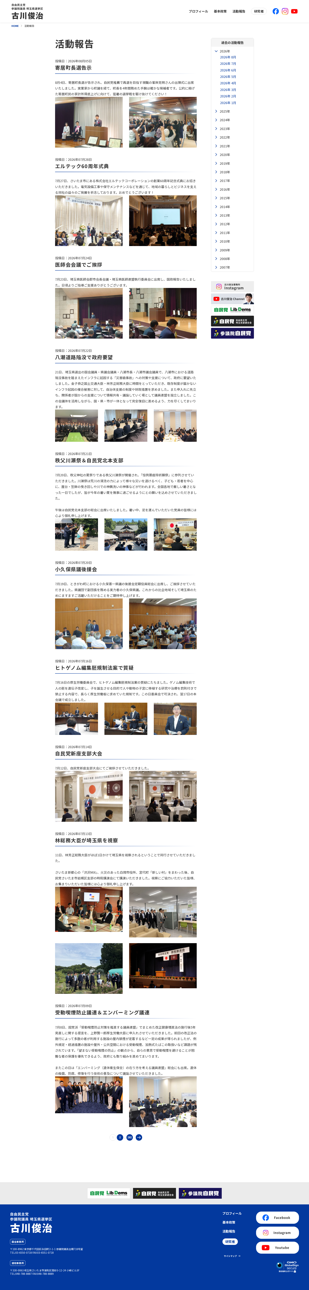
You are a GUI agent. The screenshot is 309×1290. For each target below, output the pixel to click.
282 (129, 1137)
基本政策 (220, 11)
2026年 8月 (228, 57)
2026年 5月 (228, 76)
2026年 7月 (228, 63)
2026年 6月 (228, 70)
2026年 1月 (228, 102)
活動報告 (238, 11)
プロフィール (198, 11)
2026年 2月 (228, 96)
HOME (15, 26)
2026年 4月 (228, 83)
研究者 (259, 11)
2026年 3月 (228, 89)
